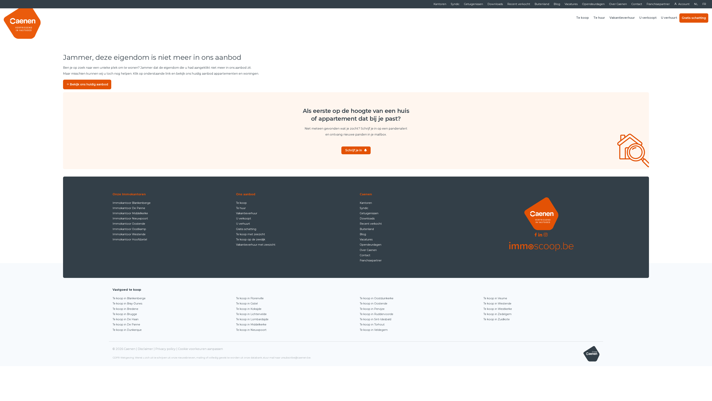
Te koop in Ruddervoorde (376, 314)
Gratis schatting (694, 18)
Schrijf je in (353, 150)
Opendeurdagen (593, 4)
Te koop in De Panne (126, 324)
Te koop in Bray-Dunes (127, 303)
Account (684, 4)
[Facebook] (536, 234)
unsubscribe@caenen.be (296, 357)
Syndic (455, 4)
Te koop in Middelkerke (251, 324)
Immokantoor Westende (129, 234)
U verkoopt (648, 17)
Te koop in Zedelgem (497, 314)
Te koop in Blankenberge (129, 298)
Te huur (599, 17)
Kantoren (440, 4)
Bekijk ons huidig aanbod (88, 84)
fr (704, 4)
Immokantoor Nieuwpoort (130, 218)
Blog (557, 4)
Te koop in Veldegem (374, 330)
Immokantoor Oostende (129, 223)
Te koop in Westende (497, 303)
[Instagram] (546, 234)
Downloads (495, 4)
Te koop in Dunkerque (127, 330)
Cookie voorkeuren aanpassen (200, 349)
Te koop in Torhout (372, 324)
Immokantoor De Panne (129, 208)
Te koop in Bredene (125, 309)
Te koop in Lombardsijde (252, 319)
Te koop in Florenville (250, 298)
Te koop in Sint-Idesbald (375, 319)
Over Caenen (618, 4)
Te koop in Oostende (373, 303)
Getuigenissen (473, 4)
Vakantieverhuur (622, 17)
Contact (636, 4)
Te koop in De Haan (126, 319)
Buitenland (542, 4)
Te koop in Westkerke (497, 309)
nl (696, 4)
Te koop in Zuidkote (496, 319)
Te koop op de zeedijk (250, 239)
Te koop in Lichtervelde (251, 314)
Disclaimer (145, 349)
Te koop (582, 17)
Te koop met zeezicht (250, 234)
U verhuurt (669, 17)
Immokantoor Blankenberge (132, 203)
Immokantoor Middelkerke (130, 213)
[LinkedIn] (540, 234)
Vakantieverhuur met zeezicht (255, 244)
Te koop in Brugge (125, 314)
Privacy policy (165, 349)
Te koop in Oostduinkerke (376, 298)
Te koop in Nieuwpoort (251, 330)
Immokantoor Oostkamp (129, 229)
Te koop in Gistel (247, 303)
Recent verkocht (518, 4)
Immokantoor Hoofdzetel (130, 239)
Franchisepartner (658, 4)
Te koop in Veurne (495, 298)
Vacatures (571, 4)
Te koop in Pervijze (372, 309)
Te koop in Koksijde (248, 309)
